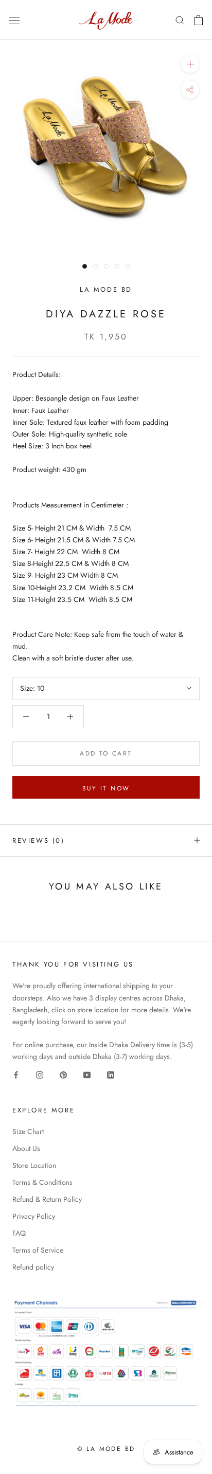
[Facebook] (16, 1074)
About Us (26, 1148)
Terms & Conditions (42, 1182)
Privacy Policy (33, 1216)
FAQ (19, 1233)
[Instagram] (39, 1074)
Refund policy (33, 1267)
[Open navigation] (14, 20)
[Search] (180, 19)
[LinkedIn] (110, 1074)
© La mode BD (106, 1448)
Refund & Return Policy (47, 1199)
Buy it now (106, 788)
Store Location (34, 1165)
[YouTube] (87, 1074)
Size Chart (28, 1131)
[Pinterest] (63, 1074)
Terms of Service (37, 1250)
